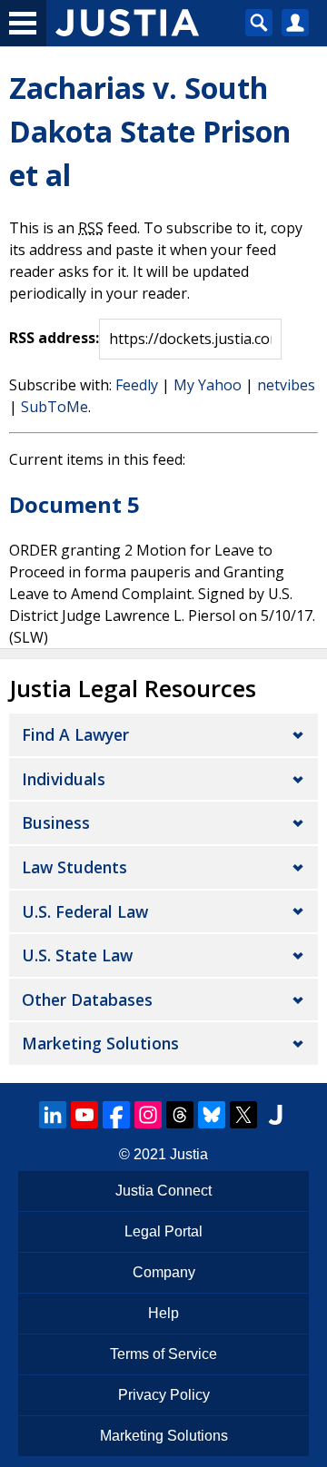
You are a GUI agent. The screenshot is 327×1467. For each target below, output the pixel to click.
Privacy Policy (164, 1395)
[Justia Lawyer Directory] (275, 1114)
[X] (243, 1114)
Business (56, 822)
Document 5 (74, 504)
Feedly (136, 385)
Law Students (74, 867)
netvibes (286, 385)
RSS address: (54, 338)
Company (164, 1272)
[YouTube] (84, 1114)
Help (163, 1313)
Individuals (63, 779)
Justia (189, 1154)
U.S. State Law (77, 955)
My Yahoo (207, 385)
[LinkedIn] (52, 1114)
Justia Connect (163, 1190)
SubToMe (54, 407)
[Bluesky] (211, 1114)
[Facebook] (116, 1114)
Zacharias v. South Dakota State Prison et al (150, 131)
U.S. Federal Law (85, 911)
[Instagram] (148, 1114)
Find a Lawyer (75, 734)
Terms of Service (163, 1354)
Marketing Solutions (100, 1043)
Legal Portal (163, 1231)
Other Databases (87, 999)
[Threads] (179, 1114)
